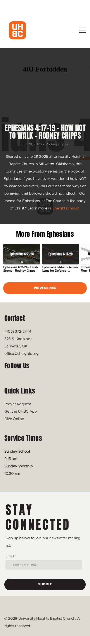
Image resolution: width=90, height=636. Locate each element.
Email (9, 556)
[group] (21, 260)
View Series (45, 288)
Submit (45, 584)
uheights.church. (66, 208)
